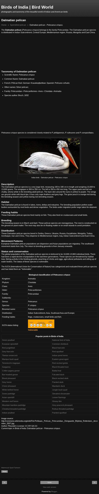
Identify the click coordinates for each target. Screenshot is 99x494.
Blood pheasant (9, 378)
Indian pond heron (60, 355)
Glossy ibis (57, 401)
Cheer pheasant (9, 386)
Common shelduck (60, 344)
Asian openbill (8, 397)
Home (50, 482)
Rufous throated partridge (63, 409)
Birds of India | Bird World (27, 7)
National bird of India (61, 340)
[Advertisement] (49, 51)
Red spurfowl (58, 352)
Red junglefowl (8, 348)
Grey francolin (8, 352)
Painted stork (57, 382)
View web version (49, 487)
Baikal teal (56, 371)
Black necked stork (60, 378)
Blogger (54, 491)
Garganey (6, 367)
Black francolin (58, 348)
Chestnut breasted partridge (14, 409)
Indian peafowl (8, 413)
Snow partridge (8, 394)
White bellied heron (10, 390)
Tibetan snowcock (10, 355)
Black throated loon (60, 367)
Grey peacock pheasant (62, 405)
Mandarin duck (58, 386)
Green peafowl (8, 340)
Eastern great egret (60, 359)
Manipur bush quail (10, 359)
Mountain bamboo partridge (14, 405)
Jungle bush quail (59, 390)
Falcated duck (58, 375)
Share (5, 471)
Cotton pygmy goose (11, 371)
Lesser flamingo (59, 397)
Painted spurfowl (59, 413)
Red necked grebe (60, 363)
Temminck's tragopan (11, 363)
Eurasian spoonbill (10, 344)
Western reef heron (10, 401)
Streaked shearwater (61, 394)
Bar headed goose (10, 375)
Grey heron (7, 382)
